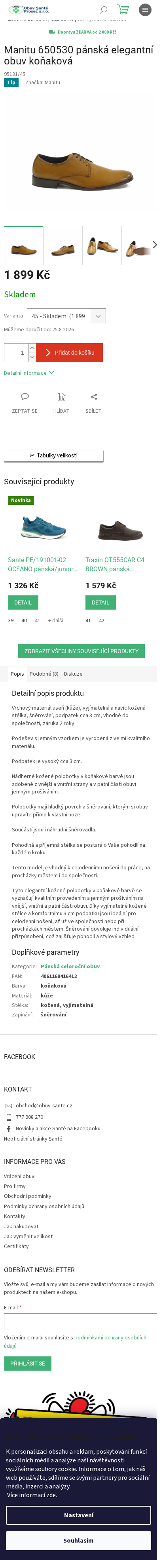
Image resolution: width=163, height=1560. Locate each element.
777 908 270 (29, 1117)
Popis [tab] (17, 674)
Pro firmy (15, 1186)
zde (51, 1495)
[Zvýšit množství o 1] (32, 348)
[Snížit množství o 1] (32, 357)
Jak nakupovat (21, 1227)
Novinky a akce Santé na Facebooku (58, 1129)
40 (24, 621)
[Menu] (145, 10)
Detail (23, 602)
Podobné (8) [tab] (44, 674)
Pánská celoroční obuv (70, 967)
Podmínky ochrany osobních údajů (44, 1207)
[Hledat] (104, 10)
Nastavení (78, 1515)
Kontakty (14, 1216)
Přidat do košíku (75, 352)
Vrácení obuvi (20, 1176)
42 (101, 621)
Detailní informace (25, 373)
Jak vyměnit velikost (28, 1237)
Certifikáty (16, 1246)
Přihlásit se (27, 1363)
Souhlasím (78, 1540)
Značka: (42, 83)
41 (37, 621)
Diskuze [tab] (73, 674)
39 (10, 621)
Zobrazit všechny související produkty (81, 651)
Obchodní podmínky (27, 1196)
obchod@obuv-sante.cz (44, 1106)
